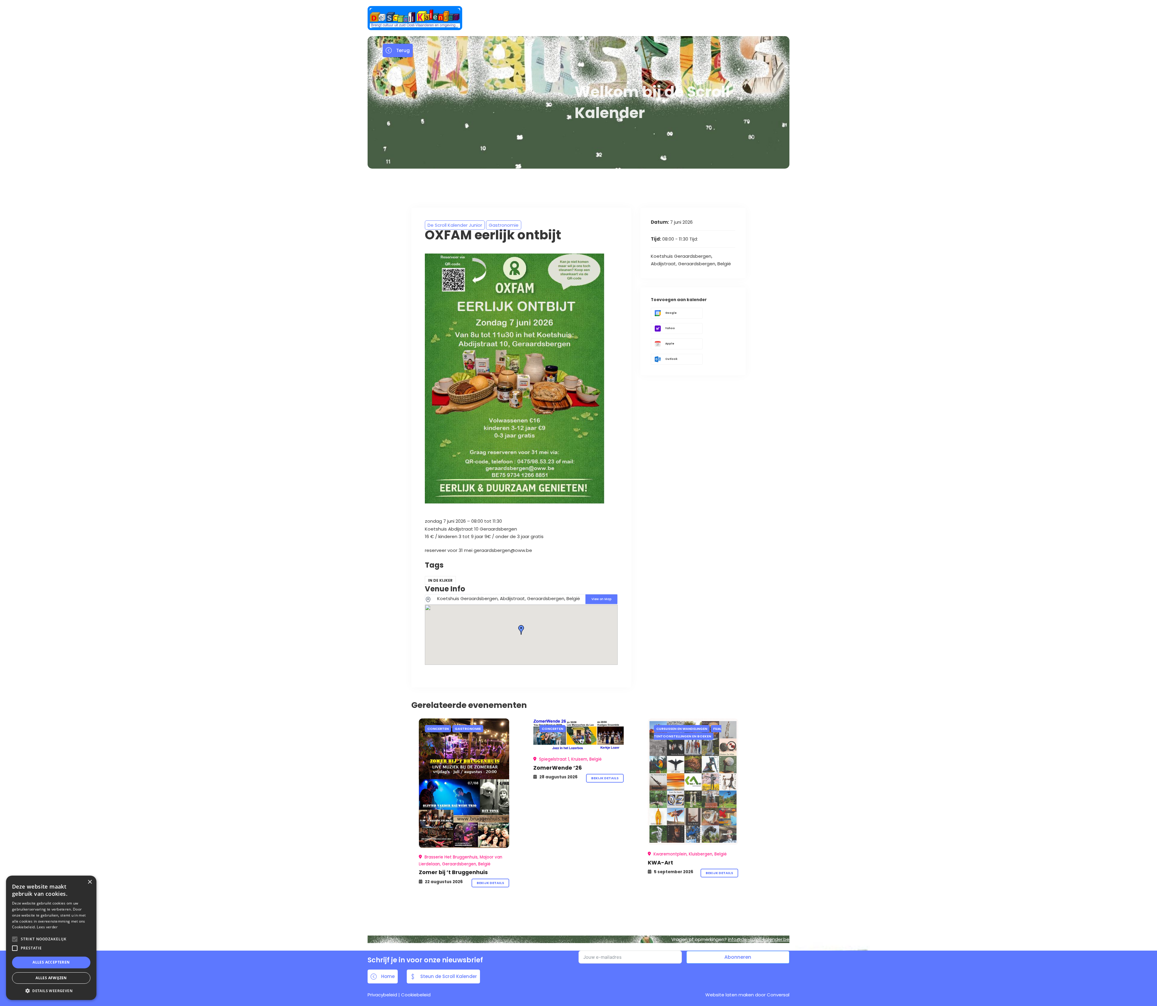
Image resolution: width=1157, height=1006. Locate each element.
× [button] (89, 882)
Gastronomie (504, 225)
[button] (51, 991)
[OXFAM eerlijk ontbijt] (464, 783)
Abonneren (737, 957)
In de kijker (440, 580)
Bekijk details (490, 882)
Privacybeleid (382, 995)
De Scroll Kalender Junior (455, 225)
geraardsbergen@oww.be (503, 550)
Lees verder (47, 927)
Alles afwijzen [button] (51, 977)
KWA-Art (660, 862)
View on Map (601, 599)
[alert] (51, 938)
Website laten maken (729, 995)
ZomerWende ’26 (557, 767)
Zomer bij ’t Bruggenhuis (453, 872)
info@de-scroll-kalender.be (758, 939)
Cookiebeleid (416, 995)
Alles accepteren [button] (51, 962)
